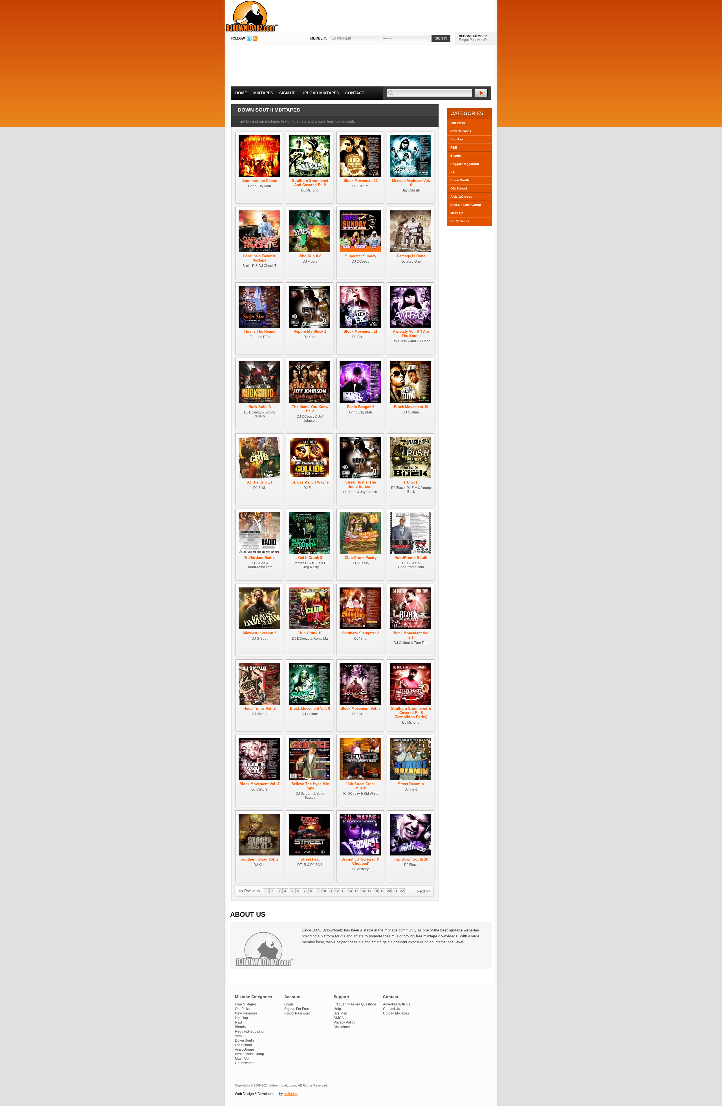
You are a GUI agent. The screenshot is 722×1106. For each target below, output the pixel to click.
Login (288, 1004)
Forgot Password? (473, 40)
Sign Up (287, 93)
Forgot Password (297, 1013)
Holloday (291, 1094)
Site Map (340, 1013)
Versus (240, 1036)
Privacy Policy (344, 1022)
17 (369, 891)
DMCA (339, 1018)
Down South (459, 180)
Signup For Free (296, 1009)
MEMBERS (318, 38)
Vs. (452, 172)
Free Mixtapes (246, 1004)
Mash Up (456, 213)
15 (356, 891)
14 (350, 891)
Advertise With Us (396, 1004)
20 (389, 891)
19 (382, 891)
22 (402, 891)
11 (331, 891)
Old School (458, 188)
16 (363, 891)
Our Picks (457, 123)
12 (337, 891)
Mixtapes (263, 93)
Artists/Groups (461, 196)
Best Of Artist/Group (465, 204)
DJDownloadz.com (252, 16)
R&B (453, 147)
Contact (354, 93)
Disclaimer (342, 1027)
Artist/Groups (245, 1049)
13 (343, 891)
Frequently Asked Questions (355, 1004)
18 (376, 891)
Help (337, 1009)
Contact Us (391, 1009)
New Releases (460, 131)
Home (241, 93)
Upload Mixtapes (320, 93)
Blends (455, 155)
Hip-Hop (456, 139)
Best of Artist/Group (249, 1054)
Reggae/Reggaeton (464, 164)
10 (324, 891)
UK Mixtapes (459, 221)
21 (395, 891)
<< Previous (249, 891)
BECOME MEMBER (473, 36)
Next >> (424, 891)
